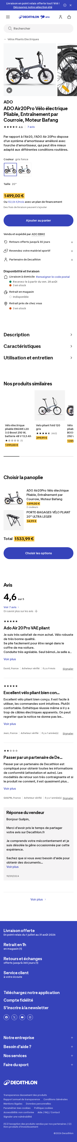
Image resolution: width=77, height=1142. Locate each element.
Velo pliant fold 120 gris (48, 427)
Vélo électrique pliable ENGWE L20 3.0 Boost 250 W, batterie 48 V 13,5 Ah (18, 431)
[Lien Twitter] (14, 1017)
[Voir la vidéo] (9, 90)
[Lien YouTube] (22, 1017)
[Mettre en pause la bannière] (65, 5)
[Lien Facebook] (6, 1017)
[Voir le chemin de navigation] (5, 39)
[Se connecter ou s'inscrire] (60, 17)
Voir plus (12, 867)
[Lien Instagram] (30, 1017)
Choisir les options (38, 553)
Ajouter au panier (38, 220)
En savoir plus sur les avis (18, 611)
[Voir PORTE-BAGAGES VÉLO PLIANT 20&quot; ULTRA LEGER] (14, 520)
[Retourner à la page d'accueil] (34, 17)
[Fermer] (70, 5)
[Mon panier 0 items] (69, 17)
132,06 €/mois (16, 201)
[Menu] (8, 17)
